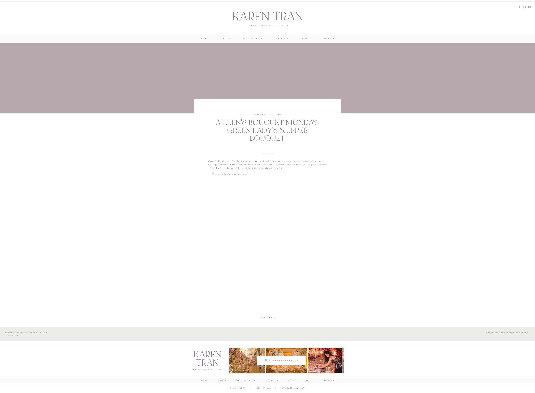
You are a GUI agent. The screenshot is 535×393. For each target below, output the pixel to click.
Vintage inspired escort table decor (506, 333)
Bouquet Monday (267, 317)
